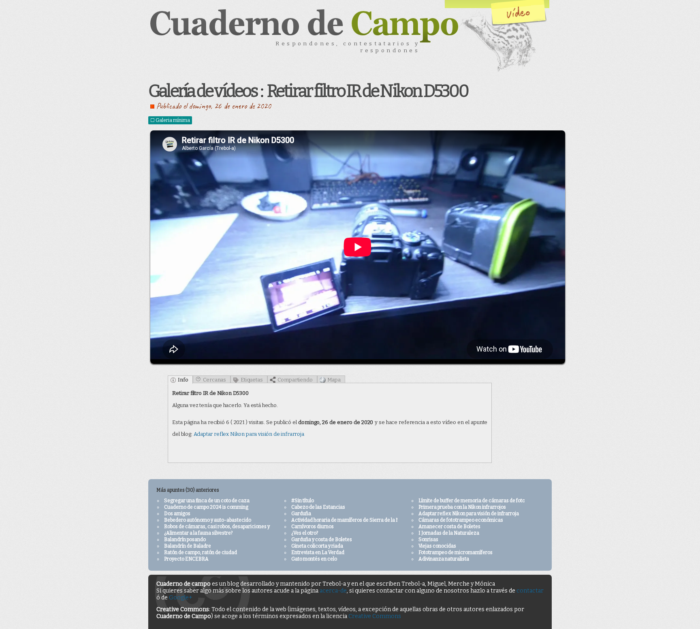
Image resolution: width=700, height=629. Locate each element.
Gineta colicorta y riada (317, 546)
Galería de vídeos (202, 91)
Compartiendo (295, 380)
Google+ (180, 597)
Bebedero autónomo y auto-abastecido (207, 520)
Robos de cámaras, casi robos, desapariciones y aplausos (227, 526)
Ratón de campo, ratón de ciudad (200, 552)
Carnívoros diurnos (312, 526)
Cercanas (214, 380)
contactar (530, 590)
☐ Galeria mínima (170, 120)
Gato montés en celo (314, 559)
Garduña (301, 513)
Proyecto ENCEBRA (186, 559)
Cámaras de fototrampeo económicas (460, 520)
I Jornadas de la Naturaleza (448, 533)
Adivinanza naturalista (443, 559)
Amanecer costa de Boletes (449, 526)
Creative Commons (374, 616)
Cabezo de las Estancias (318, 507)
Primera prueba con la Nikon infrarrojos (462, 507)
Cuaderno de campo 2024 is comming (206, 507)
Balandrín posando (185, 539)
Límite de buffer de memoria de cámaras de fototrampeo (481, 500)
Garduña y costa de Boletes (321, 539)
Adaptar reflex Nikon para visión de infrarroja (249, 434)
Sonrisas (428, 539)
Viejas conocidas (437, 546)
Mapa (334, 380)
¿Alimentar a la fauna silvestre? (198, 533)
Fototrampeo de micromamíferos (455, 552)
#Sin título (302, 500)
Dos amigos (177, 513)
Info (183, 380)
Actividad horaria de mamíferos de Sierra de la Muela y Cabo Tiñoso (366, 520)
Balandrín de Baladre (187, 546)
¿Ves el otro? (304, 533)
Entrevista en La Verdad (317, 552)
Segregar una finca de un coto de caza (207, 500)
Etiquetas (251, 380)
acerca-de (333, 590)
